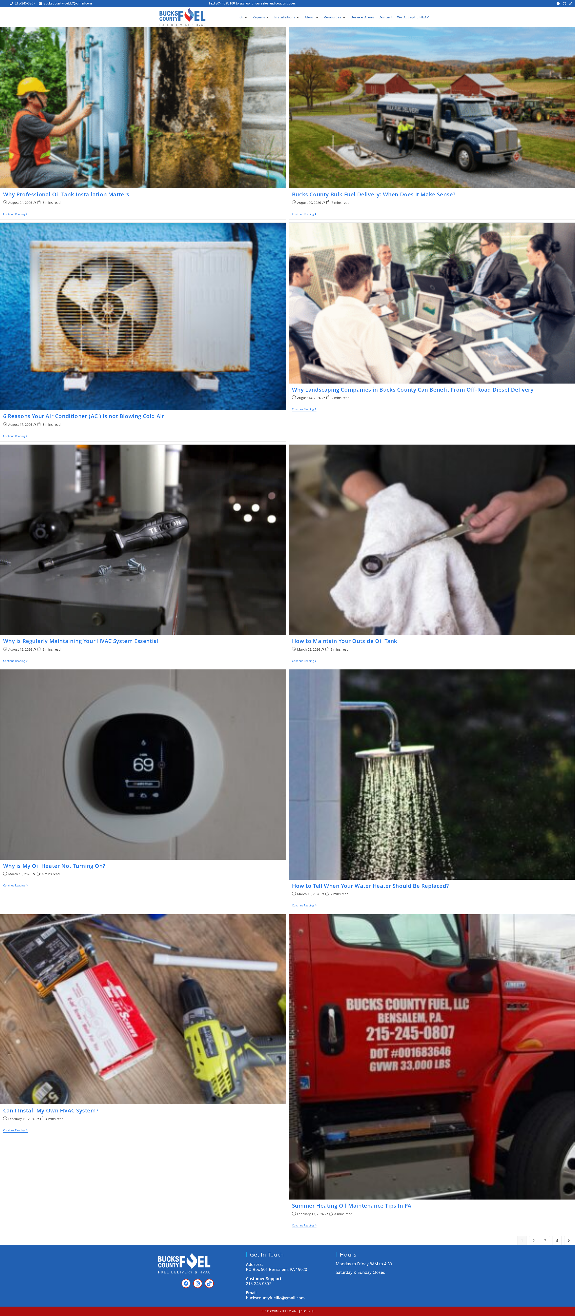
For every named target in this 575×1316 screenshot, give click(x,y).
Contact (386, 17)
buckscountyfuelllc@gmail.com (275, 1298)
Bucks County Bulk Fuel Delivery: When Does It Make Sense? (374, 194)
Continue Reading (15, 214)
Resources (333, 17)
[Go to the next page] (568, 1240)
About (310, 17)
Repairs (259, 17)
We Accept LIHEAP (413, 17)
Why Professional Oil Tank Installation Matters (66, 194)
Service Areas (362, 17)
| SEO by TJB (306, 1311)
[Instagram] (564, 3)
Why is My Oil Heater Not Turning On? (54, 865)
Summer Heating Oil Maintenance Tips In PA (351, 1205)
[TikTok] (209, 1283)
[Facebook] (558, 3)
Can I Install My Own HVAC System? (51, 1110)
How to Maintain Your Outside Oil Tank (344, 641)
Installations (285, 17)
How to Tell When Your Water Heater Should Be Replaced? (370, 885)
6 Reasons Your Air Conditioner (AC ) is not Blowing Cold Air (83, 416)
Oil (241, 17)
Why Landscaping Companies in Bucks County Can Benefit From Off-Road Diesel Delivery (413, 389)
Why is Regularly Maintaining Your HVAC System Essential (81, 641)
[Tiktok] (571, 3)
